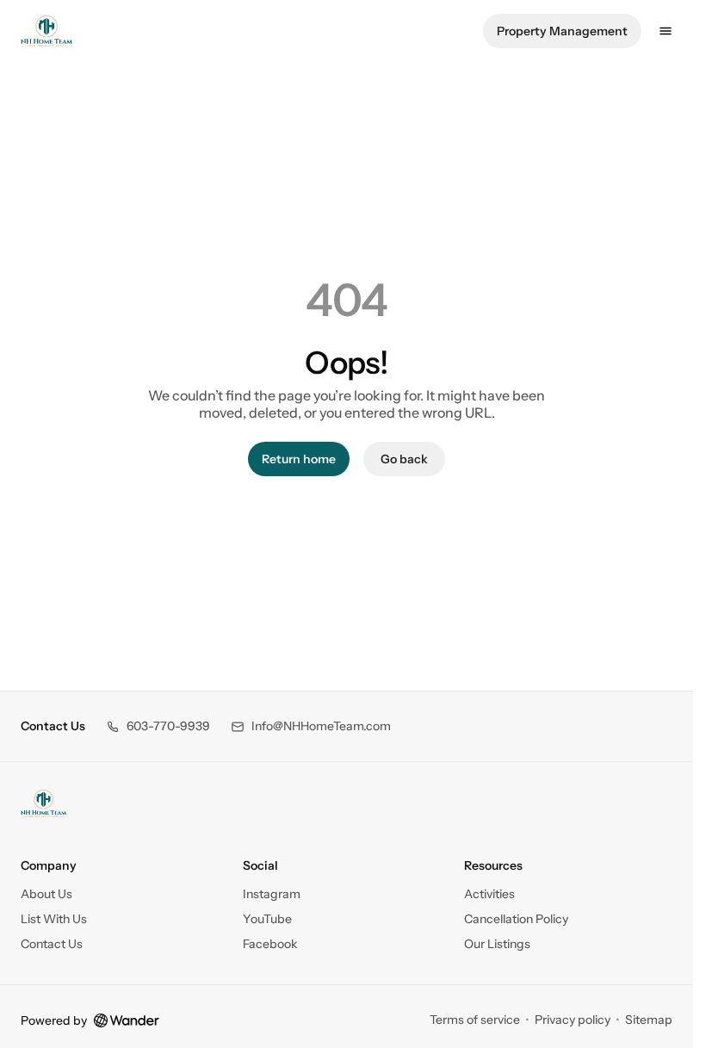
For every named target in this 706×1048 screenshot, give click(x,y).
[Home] (43, 803)
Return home (299, 459)
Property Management (562, 31)
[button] (158, 726)
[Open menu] (665, 31)
